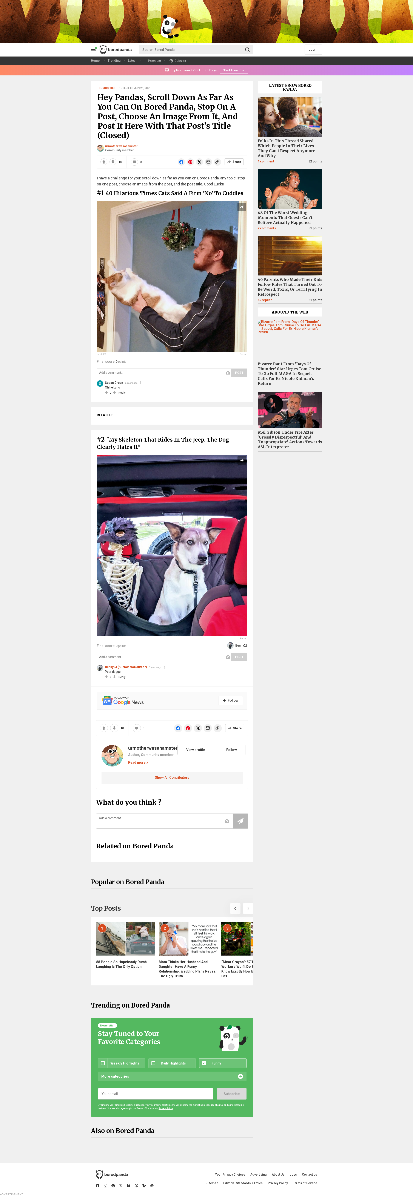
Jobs (293, 1174)
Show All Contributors (172, 777)
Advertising (258, 1174)
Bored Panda (112, 1174)
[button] (235, 908)
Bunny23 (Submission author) (126, 667)
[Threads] (136, 1185)
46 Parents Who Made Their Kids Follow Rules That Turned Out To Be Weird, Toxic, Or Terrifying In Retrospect (290, 287)
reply (122, 392)
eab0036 (101, 354)
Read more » (138, 762)
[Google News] (152, 1185)
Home (95, 60)
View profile (195, 750)
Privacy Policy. (166, 1108)
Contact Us (309, 1174)
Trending (114, 60)
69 (265, 300)
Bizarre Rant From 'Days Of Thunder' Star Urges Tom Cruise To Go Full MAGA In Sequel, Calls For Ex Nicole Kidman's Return (289, 374)
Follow (231, 750)
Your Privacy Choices (230, 1174)
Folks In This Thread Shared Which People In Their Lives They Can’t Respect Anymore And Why (286, 148)
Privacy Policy (278, 1183)
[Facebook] (97, 1185)
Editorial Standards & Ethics (243, 1183)
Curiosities (107, 88)
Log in (313, 49)
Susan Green (114, 382)
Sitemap (212, 1183)
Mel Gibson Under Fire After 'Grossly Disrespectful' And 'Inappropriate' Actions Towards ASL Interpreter (290, 440)
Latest (132, 60)
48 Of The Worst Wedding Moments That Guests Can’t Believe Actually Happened (285, 217)
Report (243, 354)
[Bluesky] (128, 1185)
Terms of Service (305, 1183)
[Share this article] (241, 207)
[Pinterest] (113, 1185)
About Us (278, 1174)
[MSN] (144, 1185)
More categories (115, 1076)
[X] (121, 1185)
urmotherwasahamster (121, 146)
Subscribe (232, 1094)
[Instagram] (105, 1185)
